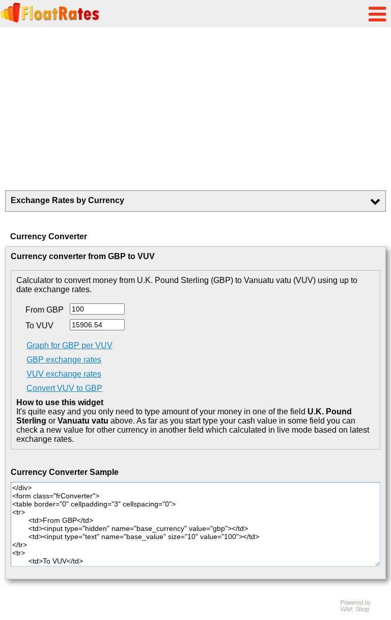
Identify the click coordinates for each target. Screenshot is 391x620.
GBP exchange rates (63, 359)
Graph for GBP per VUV (69, 345)
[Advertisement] (195, 109)
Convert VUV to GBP (64, 388)
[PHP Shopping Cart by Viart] (360, 610)
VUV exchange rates (63, 374)
